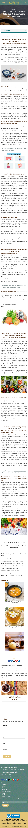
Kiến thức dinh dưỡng (21, 667)
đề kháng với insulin (8, 195)
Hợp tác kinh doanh (6, 796)
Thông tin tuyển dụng (6, 791)
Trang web (5, 749)
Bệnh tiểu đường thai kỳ (7, 219)
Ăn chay (3, 667)
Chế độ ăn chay (7, 341)
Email (4, 743)
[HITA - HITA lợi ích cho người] (14, 2)
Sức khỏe (14, 9)
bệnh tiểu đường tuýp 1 (7, 115)
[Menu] (25, 2)
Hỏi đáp (4, 794)
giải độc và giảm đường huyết (9, 489)
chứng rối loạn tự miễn (21, 96)
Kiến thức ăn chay (11, 667)
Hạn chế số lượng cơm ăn (9, 463)
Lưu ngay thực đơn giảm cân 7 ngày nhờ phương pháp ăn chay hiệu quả (21, 675)
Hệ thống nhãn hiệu (6, 787)
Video (3, 793)
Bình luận (5, 725)
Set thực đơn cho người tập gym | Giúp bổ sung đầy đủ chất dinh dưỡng (7, 675)
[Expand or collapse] (25, 31)
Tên (3, 737)
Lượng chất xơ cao (16, 360)
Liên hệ (4, 786)
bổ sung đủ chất (15, 428)
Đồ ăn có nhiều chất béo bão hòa (10, 270)
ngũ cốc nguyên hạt (22, 411)
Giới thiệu (4, 784)
